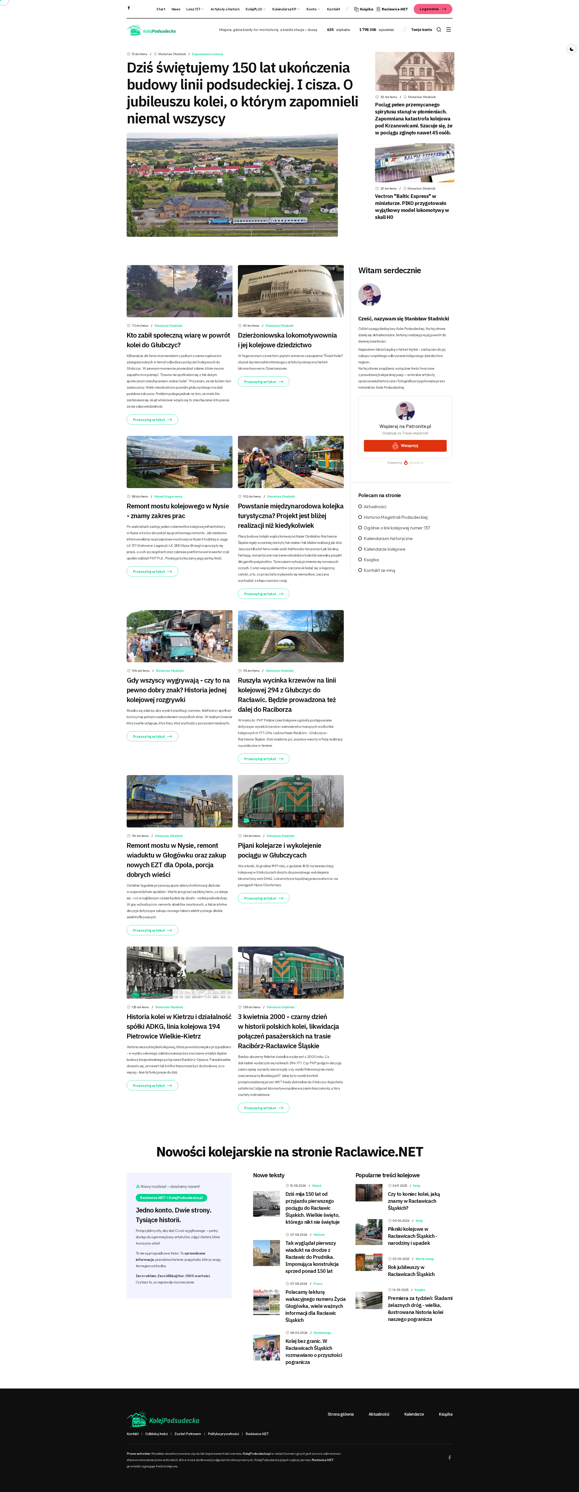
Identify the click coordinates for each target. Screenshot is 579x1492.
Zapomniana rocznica (207, 54)
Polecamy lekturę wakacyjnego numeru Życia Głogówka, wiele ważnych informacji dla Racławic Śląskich (315, 1306)
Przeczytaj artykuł (149, 419)
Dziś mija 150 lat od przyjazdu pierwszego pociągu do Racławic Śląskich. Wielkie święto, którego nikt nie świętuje (312, 1208)
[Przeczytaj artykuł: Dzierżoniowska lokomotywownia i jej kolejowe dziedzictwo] (291, 290)
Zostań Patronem (187, 1434)
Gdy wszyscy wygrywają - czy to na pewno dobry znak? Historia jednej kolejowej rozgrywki (178, 690)
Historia (319, 1235)
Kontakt (333, 9)
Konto (311, 9)
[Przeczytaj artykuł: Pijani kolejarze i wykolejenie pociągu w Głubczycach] (291, 801)
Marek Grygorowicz (168, 496)
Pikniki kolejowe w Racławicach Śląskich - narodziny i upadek (412, 1236)
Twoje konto (421, 29)
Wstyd (316, 1186)
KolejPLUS (254, 9)
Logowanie (429, 9)
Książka (371, 559)
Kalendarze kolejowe (384, 549)
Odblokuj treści (156, 1434)
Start (161, 9)
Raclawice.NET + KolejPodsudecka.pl (171, 1197)
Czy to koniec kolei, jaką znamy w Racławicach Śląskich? (414, 1201)
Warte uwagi (424, 1259)
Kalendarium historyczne (388, 538)
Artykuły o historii (225, 9)
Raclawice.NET (257, 1434)
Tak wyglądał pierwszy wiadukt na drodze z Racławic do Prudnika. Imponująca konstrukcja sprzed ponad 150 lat (312, 1257)
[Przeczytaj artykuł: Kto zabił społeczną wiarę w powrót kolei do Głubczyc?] (180, 290)
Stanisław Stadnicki (168, 326)
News (176, 9)
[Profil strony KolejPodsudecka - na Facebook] (129, 7)
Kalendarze (414, 1414)
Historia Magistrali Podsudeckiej (396, 517)
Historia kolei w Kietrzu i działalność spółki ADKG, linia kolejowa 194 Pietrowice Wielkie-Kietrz (179, 1026)
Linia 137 (193, 9)
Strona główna (341, 1414)
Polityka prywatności (223, 1434)
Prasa (317, 1284)
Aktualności (375, 506)
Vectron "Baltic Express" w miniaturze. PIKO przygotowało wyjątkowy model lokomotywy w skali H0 (412, 206)
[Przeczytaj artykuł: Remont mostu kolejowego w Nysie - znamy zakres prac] (180, 461)
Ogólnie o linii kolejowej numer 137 (397, 528)
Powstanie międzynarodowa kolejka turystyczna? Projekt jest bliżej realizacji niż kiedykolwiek (291, 515)
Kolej (416, 1186)
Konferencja (322, 1333)
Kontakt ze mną (379, 570)
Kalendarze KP (284, 9)
